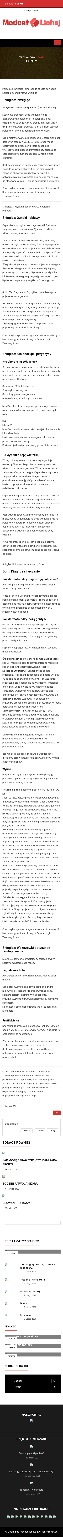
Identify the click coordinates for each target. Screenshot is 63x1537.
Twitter (40, 1131)
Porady (11, 1253)
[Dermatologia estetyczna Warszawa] (31, 34)
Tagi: (57, 1113)
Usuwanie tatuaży (16, 1203)
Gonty (23, 1303)
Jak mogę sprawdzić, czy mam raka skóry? (31, 1471)
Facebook (27, 1131)
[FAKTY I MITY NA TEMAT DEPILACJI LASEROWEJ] (33, 1234)
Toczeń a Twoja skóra (20, 1183)
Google (53, 1131)
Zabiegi (11, 1356)
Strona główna (27, 57)
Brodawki (25, 1315)
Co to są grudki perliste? (25, 1242)
